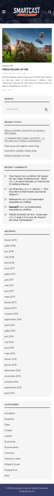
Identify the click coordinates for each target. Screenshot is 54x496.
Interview (9, 453)
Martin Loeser (8, 73)
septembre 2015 (12, 387)
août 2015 (9, 393)
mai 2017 (9, 285)
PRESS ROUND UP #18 (15, 69)
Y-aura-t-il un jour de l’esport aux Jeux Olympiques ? (27, 218)
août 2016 (9, 325)
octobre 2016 (11, 313)
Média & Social (12, 464)
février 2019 (10, 240)
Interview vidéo (12, 458)
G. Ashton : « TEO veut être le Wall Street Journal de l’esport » (28, 192)
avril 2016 (9, 347)
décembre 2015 (12, 370)
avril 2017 (9, 291)
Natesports (15, 199)
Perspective (10, 470)
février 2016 (10, 359)
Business (9, 419)
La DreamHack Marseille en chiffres (26, 200)
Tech (6, 475)
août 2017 (9, 268)
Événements (11, 447)
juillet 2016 (9, 330)
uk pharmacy (16, 189)
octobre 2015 (11, 382)
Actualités (7, 66)
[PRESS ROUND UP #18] (27, 45)
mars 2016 (9, 353)
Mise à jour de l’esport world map (21, 146)
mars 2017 (9, 296)
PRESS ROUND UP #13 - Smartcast (28, 214)
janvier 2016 (10, 364)
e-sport (8, 436)
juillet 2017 (9, 274)
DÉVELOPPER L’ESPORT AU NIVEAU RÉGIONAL (24, 132)
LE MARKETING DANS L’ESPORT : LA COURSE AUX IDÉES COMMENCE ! (24, 140)
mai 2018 (9, 257)
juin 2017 (9, 279)
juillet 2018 (10, 245)
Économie (9, 441)
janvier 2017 (10, 308)
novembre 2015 (12, 376)
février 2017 (10, 302)
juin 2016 (9, 336)
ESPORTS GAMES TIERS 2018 (20, 151)
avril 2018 (9, 262)
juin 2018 (9, 251)
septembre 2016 (13, 319)
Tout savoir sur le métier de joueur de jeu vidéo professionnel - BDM (28, 177)
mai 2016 (9, 342)
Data (7, 424)
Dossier (8, 430)
